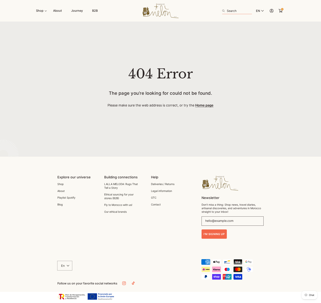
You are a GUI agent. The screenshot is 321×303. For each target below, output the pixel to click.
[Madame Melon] (160, 11)
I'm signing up (214, 234)
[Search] (224, 10)
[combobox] (237, 10)
